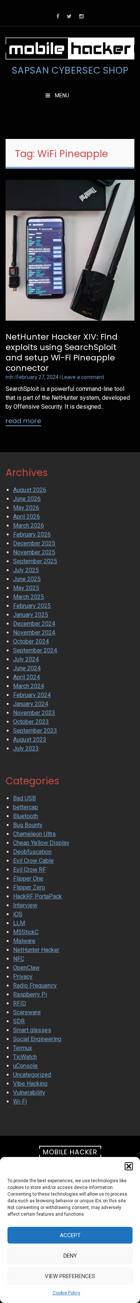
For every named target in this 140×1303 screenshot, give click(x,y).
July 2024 (26, 659)
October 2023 (31, 721)
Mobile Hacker (70, 1152)
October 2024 (31, 641)
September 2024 (35, 650)
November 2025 (34, 552)
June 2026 (27, 498)
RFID (19, 1003)
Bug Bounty (28, 825)
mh (9, 377)
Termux (22, 1047)
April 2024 (26, 677)
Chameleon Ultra (34, 833)
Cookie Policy (66, 1293)
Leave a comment (83, 377)
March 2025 (28, 596)
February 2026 (32, 534)
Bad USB (24, 798)
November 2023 (34, 712)
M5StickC (25, 932)
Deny (70, 1255)
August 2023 (29, 739)
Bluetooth (25, 816)
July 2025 (26, 570)
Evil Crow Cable (33, 860)
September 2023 (35, 730)
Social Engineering (37, 1039)
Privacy (22, 976)
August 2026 (29, 489)
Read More (23, 421)
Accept (70, 1235)
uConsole (25, 1065)
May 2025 (26, 587)
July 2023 (26, 748)
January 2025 (30, 614)
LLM (19, 923)
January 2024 (30, 703)
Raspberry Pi (30, 994)
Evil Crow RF (29, 869)
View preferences (70, 1276)
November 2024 (34, 632)
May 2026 (26, 507)
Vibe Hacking (30, 1083)
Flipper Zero (29, 887)
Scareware (27, 1012)
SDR (19, 1021)
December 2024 (34, 623)
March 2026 (28, 525)
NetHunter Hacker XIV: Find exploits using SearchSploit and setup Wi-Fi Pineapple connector (62, 352)
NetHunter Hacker (36, 949)
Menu (61, 95)
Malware (24, 940)
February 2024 (32, 695)
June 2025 (27, 579)
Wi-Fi (20, 1101)
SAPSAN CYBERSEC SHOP (70, 70)
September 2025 (35, 561)
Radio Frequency (35, 985)
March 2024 (28, 686)
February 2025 (32, 605)
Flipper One (28, 878)
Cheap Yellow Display (41, 842)
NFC (18, 958)
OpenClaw (26, 967)
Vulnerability (29, 1092)
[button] (129, 1166)
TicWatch (25, 1056)
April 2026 (26, 516)
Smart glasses (32, 1030)
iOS (17, 914)
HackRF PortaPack (37, 896)
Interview (25, 905)
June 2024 (27, 668)
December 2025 (34, 543)
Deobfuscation (32, 851)
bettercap (25, 807)
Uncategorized (32, 1074)
